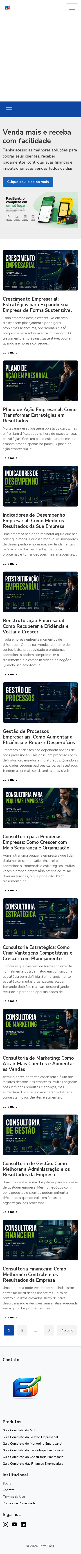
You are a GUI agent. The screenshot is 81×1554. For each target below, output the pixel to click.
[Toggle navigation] (72, 7)
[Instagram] (5, 1524)
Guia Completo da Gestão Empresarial (30, 1437)
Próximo (66, 1330)
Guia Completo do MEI (19, 1430)
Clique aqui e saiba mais (28, 181)
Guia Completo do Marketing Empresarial (32, 1443)
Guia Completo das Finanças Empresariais (33, 1463)
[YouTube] (14, 1524)
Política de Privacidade (19, 1503)
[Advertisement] (40, 58)
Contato (9, 1490)
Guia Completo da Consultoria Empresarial (33, 1457)
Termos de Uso (14, 1496)
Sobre (7, 1483)
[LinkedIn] (23, 1524)
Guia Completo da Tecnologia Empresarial (33, 1450)
